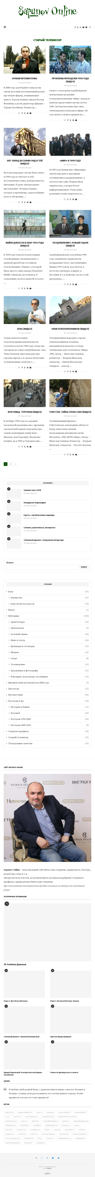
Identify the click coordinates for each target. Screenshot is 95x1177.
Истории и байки (50, 707)
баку (24, 1121)
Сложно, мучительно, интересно (39, 527)
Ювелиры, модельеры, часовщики (50, 676)
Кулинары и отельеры (50, 646)
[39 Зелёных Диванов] (47, 932)
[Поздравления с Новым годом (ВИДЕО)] (70, 224)
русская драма (12, 1138)
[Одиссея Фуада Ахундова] (70, 1020)
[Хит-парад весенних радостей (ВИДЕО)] (25, 142)
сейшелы (28, 1138)
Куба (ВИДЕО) (24, 329)
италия (37, 1126)
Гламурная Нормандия (35, 502)
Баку (48, 591)
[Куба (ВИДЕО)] (25, 310)
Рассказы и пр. (48, 701)
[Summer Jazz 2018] (13, 494)
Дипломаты (50, 628)
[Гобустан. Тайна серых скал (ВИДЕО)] (70, 393)
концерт (35, 1130)
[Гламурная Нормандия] (13, 506)
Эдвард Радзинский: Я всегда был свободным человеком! (23, 1073)
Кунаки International (24, 78)
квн (76, 1126)
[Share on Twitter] (25, 113)
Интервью (48, 616)
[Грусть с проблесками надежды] (13, 519)
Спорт (50, 658)
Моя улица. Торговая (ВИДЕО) (25, 412)
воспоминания (50, 1121)
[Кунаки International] (25, 60)
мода (57, 1130)
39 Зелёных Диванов (15, 964)
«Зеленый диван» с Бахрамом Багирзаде (44, 540)
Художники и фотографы (50, 670)
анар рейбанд (31, 1117)
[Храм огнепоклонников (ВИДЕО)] (70, 310)
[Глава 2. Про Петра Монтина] (24, 984)
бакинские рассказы (67, 1117)
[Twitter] (78, 27)
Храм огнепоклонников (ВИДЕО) (70, 329)
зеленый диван (80, 1121)
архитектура (48, 1117)
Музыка (50, 652)
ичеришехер (51, 1126)
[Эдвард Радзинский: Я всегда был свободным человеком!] (24, 1055)
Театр (17, 1117)
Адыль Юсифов (25, 1112)
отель (33, 1134)
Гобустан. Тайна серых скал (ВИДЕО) (70, 412)
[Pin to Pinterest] (27, 113)
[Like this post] (19, 113)
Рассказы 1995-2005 (50, 719)
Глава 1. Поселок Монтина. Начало (64, 1001)
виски (35, 1121)
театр (50, 1138)
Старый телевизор (48, 737)
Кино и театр (50, 640)
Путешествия (48, 694)
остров (22, 1134)
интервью (10, 1126)
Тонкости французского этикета (64, 1072)
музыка (9, 1134)
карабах (66, 1126)
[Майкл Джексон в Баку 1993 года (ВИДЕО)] (25, 224)
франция (80, 1138)
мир (47, 1130)
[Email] (83, 27)
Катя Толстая (64, 1112)
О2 (7, 1117)
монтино (69, 1130)
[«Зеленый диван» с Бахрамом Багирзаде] (13, 544)
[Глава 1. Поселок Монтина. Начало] (70, 984)
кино (8, 1130)
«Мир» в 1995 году (70, 160)
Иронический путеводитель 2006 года (48, 682)
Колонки (50, 713)
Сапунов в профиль (48, 731)
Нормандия (80, 1112)
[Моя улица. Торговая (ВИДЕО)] (25, 393)
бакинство (11, 1121)
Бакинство (50, 597)
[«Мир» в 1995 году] (70, 142)
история (24, 1126)
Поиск (9, 562)
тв (40, 1138)
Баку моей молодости (50, 603)
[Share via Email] (30, 113)
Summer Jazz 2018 (32, 490)
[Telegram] (86, 27)
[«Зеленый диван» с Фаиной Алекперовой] (24, 1020)
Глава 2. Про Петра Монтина (15, 1001)
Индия (50, 1112)
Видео (48, 609)
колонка (21, 1130)
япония (41, 1143)
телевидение (64, 1138)
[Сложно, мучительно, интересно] (13, 531)
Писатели (48, 688)
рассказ (63, 1134)
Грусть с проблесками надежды (39, 515)
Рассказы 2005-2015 (50, 725)
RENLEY (49, 1168)
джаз (65, 1121)
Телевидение (50, 664)
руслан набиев (79, 1134)
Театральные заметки (48, 743)
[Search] (90, 27)
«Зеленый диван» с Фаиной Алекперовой (21, 1037)
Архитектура (50, 622)
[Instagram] (80, 27)
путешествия (48, 1134)
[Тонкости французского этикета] (70, 1055)
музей (82, 1130)
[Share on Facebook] (22, 113)
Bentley (9, 1112)
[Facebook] (75, 27)
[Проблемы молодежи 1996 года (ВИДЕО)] (70, 60)
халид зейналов (12, 1143)
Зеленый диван (50, 634)
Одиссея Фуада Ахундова (60, 1037)
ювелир (28, 1143)
